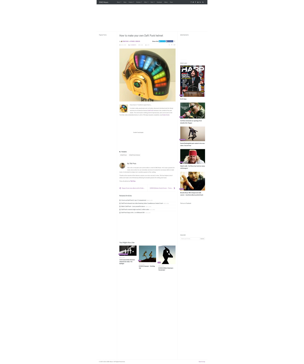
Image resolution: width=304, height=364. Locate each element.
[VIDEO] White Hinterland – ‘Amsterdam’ (166, 269)
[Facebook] (191, 2)
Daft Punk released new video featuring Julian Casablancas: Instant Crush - (145, 203)
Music (118, 2)
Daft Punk (150, 110)
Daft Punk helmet (135, 155)
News (125, 2)
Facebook (170, 41)
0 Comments (133, 44)
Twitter (163, 41)
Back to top (202, 361)
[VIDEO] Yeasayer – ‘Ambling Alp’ (147, 267)
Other (145, 2)
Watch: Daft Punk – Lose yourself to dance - (136, 206)
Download (159, 2)
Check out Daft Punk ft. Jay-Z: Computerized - (137, 200)
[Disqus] (147, 295)
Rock (152, 2)
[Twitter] (193, 2)
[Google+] (196, 2)
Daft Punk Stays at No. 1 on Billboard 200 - (135, 212)
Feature (131, 2)
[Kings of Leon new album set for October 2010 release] (120, 188)
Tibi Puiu (125, 41)
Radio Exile (165, 115)
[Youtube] (198, 2)
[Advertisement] (152, 18)
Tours (171, 2)
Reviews (138, 2)
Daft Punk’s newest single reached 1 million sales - (138, 209)
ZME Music (103, 2)
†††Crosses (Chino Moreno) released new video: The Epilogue (127, 261)
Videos (166, 2)
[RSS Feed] (200, 2)
